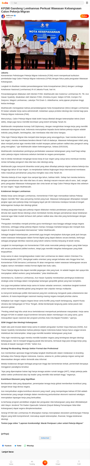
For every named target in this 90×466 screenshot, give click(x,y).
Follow (84, 16)
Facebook (8, 446)
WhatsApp (30, 446)
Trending (32, 464)
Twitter (19, 446)
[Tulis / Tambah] (45, 462)
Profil (79, 464)
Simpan (58, 464)
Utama (11, 464)
